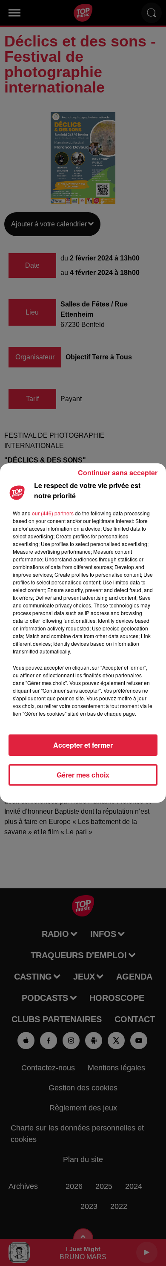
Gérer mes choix (83, 775)
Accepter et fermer (83, 745)
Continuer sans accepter (117, 472)
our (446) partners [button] (53, 513)
